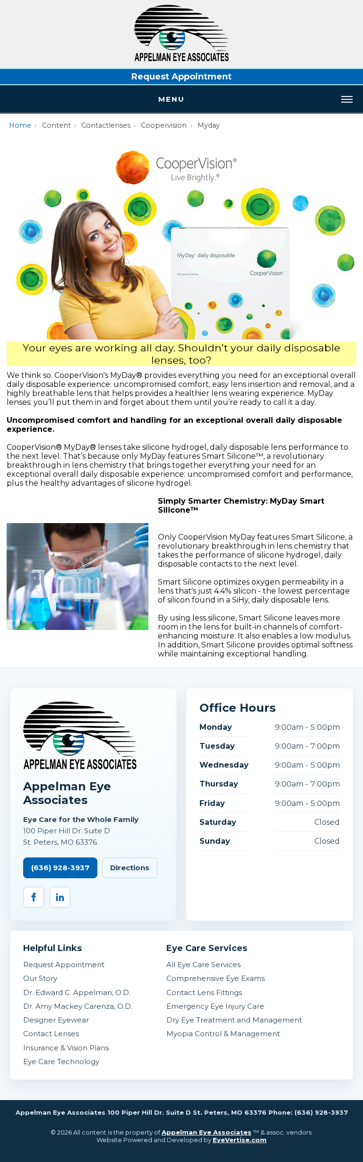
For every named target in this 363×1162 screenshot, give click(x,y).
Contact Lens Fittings (204, 992)
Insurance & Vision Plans (66, 1047)
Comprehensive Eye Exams (215, 978)
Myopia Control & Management (223, 1033)
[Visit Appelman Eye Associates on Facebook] (33, 897)
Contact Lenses (51, 1033)
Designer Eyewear (56, 1019)
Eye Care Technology (61, 1061)
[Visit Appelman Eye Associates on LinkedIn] (60, 897)
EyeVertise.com (240, 1140)
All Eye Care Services (203, 964)
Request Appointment (181, 76)
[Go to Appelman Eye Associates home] (80, 735)
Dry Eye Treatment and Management (234, 1019)
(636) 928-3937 (60, 867)
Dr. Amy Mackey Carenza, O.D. (77, 1006)
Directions (129, 867)
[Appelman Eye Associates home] (181, 58)
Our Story (40, 978)
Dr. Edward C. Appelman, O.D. (76, 992)
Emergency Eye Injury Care (215, 1006)
